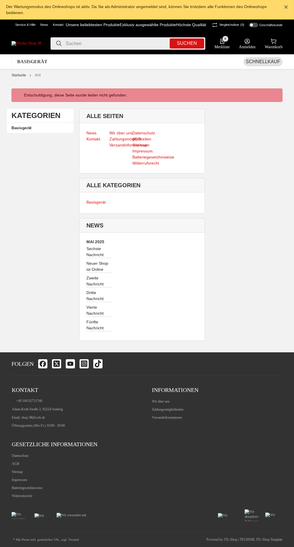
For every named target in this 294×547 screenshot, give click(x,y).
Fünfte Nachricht (95, 325)
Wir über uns (161, 401)
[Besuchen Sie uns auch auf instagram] (84, 363)
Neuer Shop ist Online (97, 266)
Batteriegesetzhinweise (27, 488)
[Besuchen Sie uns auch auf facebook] (42, 363)
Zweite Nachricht (95, 281)
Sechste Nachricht (95, 251)
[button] (23, 25)
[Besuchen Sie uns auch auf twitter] (56, 363)
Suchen (187, 43)
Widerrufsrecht (22, 496)
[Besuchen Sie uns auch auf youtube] (70, 363)
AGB (15, 464)
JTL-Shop (231, 540)
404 (38, 75)
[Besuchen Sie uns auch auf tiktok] (97, 363)
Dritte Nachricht (95, 295)
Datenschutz (20, 456)
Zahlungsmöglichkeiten (167, 409)
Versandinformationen (167, 417)
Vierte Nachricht (95, 310)
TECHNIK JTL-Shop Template (261, 540)
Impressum (19, 480)
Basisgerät (96, 202)
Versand (73, 539)
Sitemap (17, 472)
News (44, 24)
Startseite (18, 75)
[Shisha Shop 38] (26, 43)
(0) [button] (231, 24)
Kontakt (58, 24)
